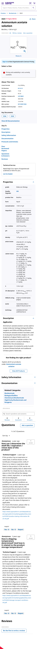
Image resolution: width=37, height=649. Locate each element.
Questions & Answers (5, 155)
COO (12, 116)
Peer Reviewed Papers (5, 148)
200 (17, 191)
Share (33, 19)
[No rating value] (5, 33)
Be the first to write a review (15, 631)
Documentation (7, 138)
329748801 (21, 96)
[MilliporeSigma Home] (9, 3)
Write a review (17, 33)
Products (3, 13)
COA (4, 116)
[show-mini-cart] (34, 3)
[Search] (33, 7)
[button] (31, 442)
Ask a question (27, 33)
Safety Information (9, 135)
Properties (5, 129)
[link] (6, 408)
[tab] (5, 13)
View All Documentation (10, 121)
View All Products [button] (18, 371)
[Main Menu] (3, 3)
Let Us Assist (8, 174)
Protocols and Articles (10, 142)
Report (20, 529)
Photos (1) (18, 56)
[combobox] (18, 8)
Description (6, 132)
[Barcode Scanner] (30, 3)
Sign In (5, 61)
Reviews (5, 159)
